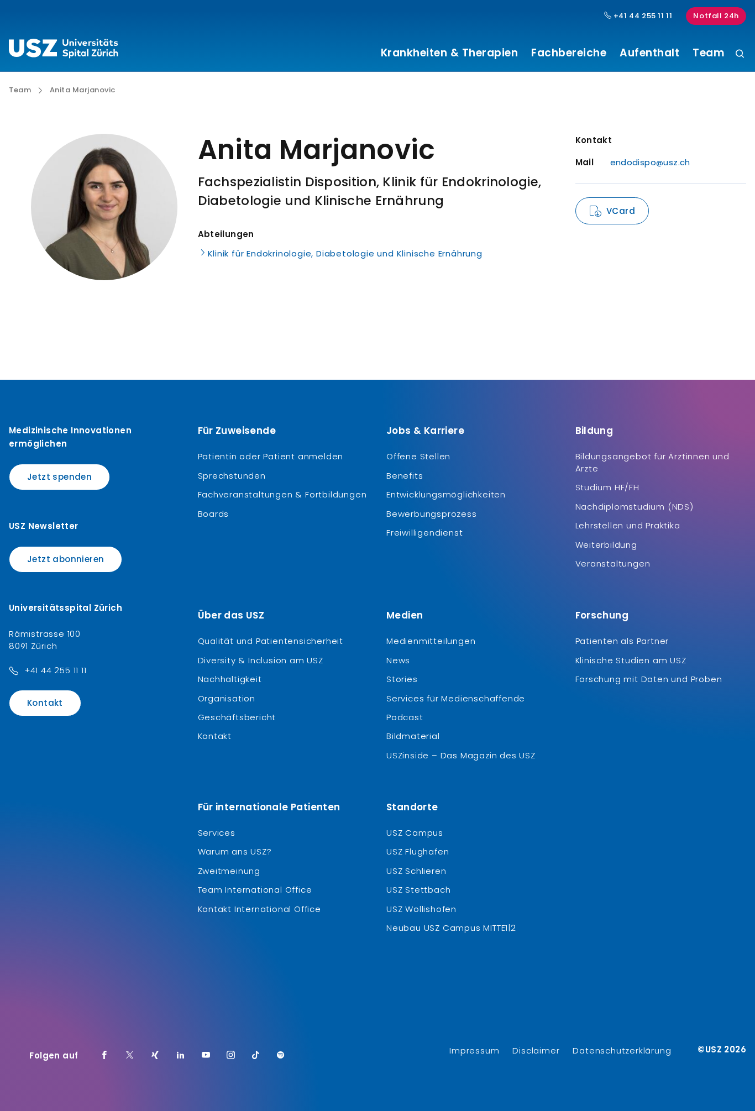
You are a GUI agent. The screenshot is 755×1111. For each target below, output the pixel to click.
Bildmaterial (413, 736)
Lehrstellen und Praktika (627, 525)
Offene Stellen (418, 456)
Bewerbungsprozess (431, 514)
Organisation (227, 698)
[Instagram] (231, 1056)
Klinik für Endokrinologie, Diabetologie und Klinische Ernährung (345, 253)
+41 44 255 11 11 (641, 16)
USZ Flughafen (417, 851)
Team (708, 53)
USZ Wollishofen (421, 909)
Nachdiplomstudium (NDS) (634, 506)
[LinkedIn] (180, 1056)
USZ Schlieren (416, 871)
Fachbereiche (568, 53)
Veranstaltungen (613, 563)
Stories (402, 679)
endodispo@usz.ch (650, 162)
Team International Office (255, 889)
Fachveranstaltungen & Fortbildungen (282, 494)
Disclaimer (535, 1050)
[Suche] (739, 54)
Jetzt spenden (59, 477)
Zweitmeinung (229, 871)
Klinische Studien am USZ (630, 660)
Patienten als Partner (622, 641)
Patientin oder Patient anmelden (271, 456)
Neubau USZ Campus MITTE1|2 (451, 928)
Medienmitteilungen (430, 641)
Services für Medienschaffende (455, 698)
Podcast (404, 717)
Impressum (474, 1050)
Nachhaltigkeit (230, 679)
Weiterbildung (606, 545)
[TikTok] (256, 1056)
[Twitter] (129, 1056)
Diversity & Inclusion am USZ (260, 660)
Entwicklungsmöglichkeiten (446, 494)
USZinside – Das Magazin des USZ (461, 755)
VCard (620, 211)
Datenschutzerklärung (622, 1050)
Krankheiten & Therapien (449, 53)
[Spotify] (280, 1056)
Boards (213, 514)
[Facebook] (104, 1056)
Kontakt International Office (259, 909)
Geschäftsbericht (237, 717)
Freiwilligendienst (424, 532)
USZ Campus (414, 833)
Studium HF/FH (607, 487)
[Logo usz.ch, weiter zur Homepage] (63, 50)
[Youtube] (206, 1056)
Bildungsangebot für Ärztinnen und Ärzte (652, 462)
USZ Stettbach (418, 889)
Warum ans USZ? (235, 851)
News (398, 660)
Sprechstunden (232, 475)
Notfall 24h (716, 16)
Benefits (404, 475)
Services (216, 833)
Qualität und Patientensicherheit (271, 641)
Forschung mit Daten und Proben (648, 679)
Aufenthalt (649, 53)
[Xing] (155, 1056)
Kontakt (45, 703)
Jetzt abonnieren (65, 559)
